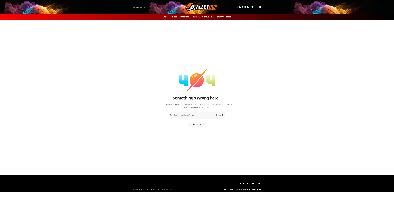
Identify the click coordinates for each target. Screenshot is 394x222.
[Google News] (245, 7)
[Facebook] (238, 7)
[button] (252, 7)
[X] (240, 7)
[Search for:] (194, 115)
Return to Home (197, 125)
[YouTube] (242, 7)
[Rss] (248, 7)
